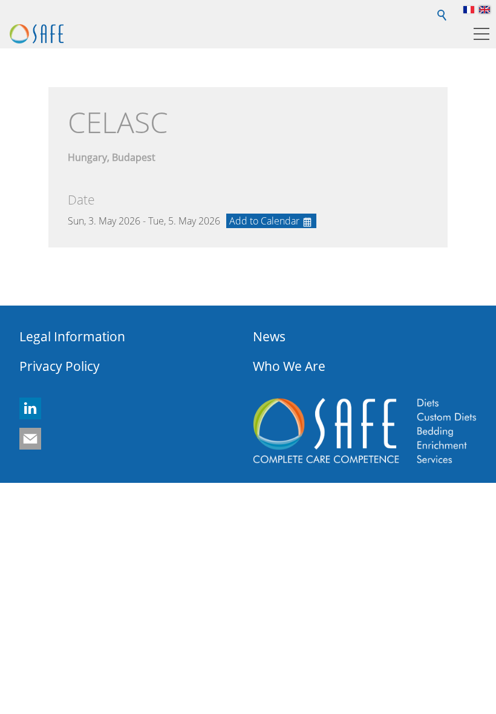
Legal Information (72, 336)
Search (442, 9)
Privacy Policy (59, 366)
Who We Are (289, 366)
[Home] (37, 34)
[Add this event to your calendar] (271, 221)
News (269, 336)
